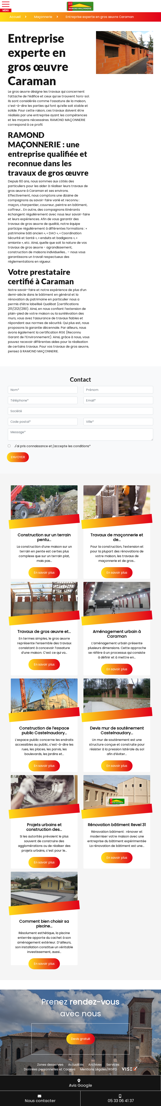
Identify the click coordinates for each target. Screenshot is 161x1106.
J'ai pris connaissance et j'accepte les (52, 446)
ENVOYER (18, 457)
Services (112, 1064)
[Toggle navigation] (5, 4)
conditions (81, 446)
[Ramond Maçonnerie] (80, 6)
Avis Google (80, 1085)
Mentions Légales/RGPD (98, 1069)
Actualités (76, 1064)
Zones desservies (50, 1064)
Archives (95, 1064)
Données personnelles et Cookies (49, 1069)
